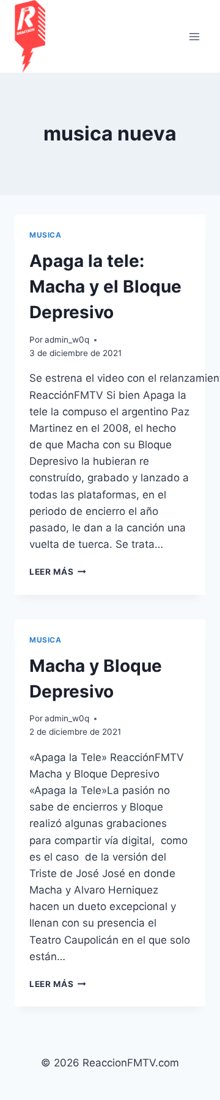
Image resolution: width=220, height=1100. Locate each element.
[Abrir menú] (194, 36)
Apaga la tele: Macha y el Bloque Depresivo (105, 286)
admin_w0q (67, 339)
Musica (45, 234)
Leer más (57, 572)
